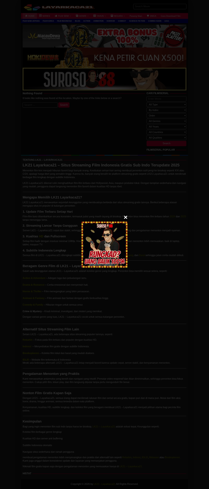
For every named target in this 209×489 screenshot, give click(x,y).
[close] (125, 217)
